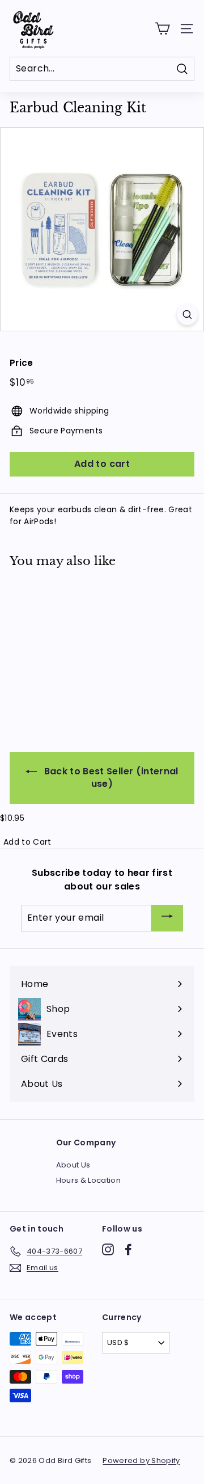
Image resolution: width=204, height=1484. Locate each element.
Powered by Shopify (141, 1460)
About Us (73, 1165)
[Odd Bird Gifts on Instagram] (108, 1249)
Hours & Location (88, 1180)
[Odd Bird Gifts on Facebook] (128, 1249)
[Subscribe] (167, 918)
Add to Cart (27, 842)
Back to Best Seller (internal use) (109, 778)
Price (21, 363)
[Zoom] (187, 314)
